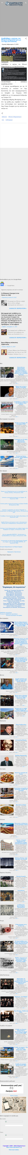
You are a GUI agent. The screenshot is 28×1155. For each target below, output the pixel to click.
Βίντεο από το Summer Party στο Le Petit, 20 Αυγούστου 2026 (21, 697)
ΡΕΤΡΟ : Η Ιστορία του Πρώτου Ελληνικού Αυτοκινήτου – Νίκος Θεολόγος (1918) (21, 959)
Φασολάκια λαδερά (21, 804)
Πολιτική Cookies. (14, 1149)
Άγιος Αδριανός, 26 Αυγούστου (14, 594)
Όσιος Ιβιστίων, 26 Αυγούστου (14, 595)
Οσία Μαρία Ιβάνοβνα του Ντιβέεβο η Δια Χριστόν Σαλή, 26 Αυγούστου (14, 605)
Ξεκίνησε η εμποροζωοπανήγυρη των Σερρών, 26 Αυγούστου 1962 (14, 498)
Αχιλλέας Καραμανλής (21, 755)
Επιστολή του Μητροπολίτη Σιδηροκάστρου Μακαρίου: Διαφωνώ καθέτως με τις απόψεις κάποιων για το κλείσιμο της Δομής (21, 371)
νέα (3, 120)
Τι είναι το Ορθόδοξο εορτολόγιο (9, 614)
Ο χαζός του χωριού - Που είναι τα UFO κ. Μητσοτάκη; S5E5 (21, 1048)
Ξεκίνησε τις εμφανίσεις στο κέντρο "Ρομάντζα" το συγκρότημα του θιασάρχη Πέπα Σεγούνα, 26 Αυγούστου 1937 (14, 511)
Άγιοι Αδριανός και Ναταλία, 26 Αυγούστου (14, 607)
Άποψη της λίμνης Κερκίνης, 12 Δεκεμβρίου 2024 (21, 457)
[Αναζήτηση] (26, 3)
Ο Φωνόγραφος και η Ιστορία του (21, 925)
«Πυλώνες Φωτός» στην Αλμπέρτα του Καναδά (21, 858)
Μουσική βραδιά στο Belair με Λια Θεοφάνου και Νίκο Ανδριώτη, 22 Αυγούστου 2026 (21, 659)
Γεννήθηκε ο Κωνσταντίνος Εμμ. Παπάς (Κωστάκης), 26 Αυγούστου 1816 (14, 516)
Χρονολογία (17, 552)
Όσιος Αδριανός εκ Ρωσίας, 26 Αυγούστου (14, 603)
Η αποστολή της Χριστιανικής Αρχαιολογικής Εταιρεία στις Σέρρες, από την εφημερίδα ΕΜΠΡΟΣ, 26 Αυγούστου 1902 (14, 542)
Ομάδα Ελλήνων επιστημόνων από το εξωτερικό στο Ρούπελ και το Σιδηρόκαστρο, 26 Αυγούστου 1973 (14, 522)
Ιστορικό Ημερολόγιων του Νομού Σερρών (11, 546)
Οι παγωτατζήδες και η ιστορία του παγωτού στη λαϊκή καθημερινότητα (21, 942)
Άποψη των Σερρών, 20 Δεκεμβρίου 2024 (21, 423)
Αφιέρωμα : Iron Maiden (21, 996)
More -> (17, 383)
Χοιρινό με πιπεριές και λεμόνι (21, 773)
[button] (26, 39)
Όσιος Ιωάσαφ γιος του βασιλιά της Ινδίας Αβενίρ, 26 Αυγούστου (14, 601)
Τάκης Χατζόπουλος (21, 724)
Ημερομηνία (10, 552)
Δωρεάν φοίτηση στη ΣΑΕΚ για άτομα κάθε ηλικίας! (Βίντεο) (21, 680)
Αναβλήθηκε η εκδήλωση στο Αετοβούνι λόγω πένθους (21, 403)
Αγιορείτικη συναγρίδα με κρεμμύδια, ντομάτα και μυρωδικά (21, 789)
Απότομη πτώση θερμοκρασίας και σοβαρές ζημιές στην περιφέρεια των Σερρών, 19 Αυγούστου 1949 (14, 529)
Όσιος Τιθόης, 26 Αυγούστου (14, 599)
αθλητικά (4, 117)
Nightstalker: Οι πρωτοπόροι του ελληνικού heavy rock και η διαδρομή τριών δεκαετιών (21, 981)
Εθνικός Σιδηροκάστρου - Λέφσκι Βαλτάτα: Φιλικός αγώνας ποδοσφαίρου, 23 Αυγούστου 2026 (21, 623)
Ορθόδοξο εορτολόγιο (6, 612)
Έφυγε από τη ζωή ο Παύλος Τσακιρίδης (21, 387)
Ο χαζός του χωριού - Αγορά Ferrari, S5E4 (21, 1064)
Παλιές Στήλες (14, 1095)
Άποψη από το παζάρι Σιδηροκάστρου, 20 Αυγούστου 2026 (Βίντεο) (21, 710)
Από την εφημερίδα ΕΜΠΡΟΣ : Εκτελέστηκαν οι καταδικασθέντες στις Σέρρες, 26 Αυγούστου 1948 (14, 535)
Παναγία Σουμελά (21, 876)
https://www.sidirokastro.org (14, 1147)
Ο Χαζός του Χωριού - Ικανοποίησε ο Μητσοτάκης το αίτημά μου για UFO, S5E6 (21, 1031)
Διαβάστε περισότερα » (18, 308)
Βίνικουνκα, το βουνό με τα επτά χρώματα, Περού (21, 824)
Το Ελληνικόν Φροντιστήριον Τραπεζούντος (21, 906)
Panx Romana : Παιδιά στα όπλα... (21, 1011)
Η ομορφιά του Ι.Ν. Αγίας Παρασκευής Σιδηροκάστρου (21, 441)
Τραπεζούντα (21, 890)
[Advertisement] (14, 21)
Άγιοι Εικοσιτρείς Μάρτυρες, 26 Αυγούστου (14, 598)
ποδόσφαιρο (9, 120)
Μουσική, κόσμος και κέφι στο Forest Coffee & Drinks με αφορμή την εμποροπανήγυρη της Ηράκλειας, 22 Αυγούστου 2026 (21, 642)
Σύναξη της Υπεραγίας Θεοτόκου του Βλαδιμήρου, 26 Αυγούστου (14, 591)
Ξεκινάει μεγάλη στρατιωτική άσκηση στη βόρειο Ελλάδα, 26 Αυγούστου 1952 (14, 504)
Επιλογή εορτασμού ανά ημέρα (14, 615)
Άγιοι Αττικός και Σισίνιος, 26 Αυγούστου (14, 597)
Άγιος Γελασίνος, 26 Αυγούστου (14, 593)
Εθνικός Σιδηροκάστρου (15, 117)
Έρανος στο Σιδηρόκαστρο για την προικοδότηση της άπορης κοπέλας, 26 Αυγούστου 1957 (14, 492)
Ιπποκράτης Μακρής (21, 740)
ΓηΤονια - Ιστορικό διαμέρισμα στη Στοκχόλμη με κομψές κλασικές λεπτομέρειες (21, 841)
